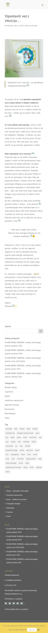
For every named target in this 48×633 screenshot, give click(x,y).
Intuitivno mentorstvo (14, 400)
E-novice (9, 512)
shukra (35, 454)
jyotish (19, 437)
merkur (34, 441)
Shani (29, 454)
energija (35, 429)
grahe (37, 433)
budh (15, 429)
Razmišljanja (10, 413)
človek (32, 467)
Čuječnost (9, 391)
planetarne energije (11, 450)
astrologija (9, 429)
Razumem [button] (32, 630)
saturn (23, 454)
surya (13, 459)
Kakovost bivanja (31, 26)
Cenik (8, 516)
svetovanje (20, 459)
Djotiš (7, 396)
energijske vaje (10, 433)
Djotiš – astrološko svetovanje (17, 491)
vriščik (27, 463)
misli (21, 446)
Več (38, 630)
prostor (37, 450)
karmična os (33, 437)
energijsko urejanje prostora (25, 433)
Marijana (10, 26)
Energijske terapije (13, 503)
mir (16, 446)
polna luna (29, 450)
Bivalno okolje (11, 387)
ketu (40, 437)
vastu (39, 459)
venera (21, 463)
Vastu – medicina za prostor (16, 499)
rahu (7, 454)
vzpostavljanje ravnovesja (13, 467)
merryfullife (9, 446)
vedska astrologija (11, 463)
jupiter (12, 437)
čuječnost (39, 467)
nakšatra (27, 446)
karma (25, 437)
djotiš (28, 429)
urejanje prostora (31, 459)
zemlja (25, 467)
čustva (7, 471)
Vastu (7, 418)
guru (7, 437)
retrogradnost (15, 454)
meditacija (26, 441)
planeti (22, 450)
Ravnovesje (9, 409)
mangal (13, 441)
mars (19, 441)
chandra (22, 429)
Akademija (10, 508)
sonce (7, 459)
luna (7, 441)
